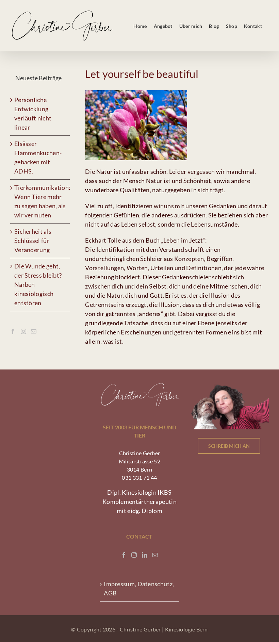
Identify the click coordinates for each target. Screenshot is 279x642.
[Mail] (33, 331)
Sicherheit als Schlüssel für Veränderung (32, 240)
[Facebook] (13, 331)
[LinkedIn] (144, 555)
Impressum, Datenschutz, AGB (139, 588)
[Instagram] (23, 331)
